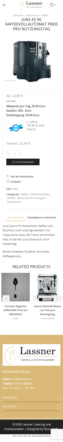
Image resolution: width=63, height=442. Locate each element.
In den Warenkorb (24, 162)
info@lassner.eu (21, 379)
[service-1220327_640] (16, 128)
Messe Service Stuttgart (31, 198)
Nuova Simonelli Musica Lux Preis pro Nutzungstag (47, 310)
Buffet (45, 15)
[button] (6, 298)
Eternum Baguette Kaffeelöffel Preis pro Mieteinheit (15, 310)
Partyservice (32, 15)
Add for (36, 125)
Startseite (18, 15)
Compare (15, 181)
